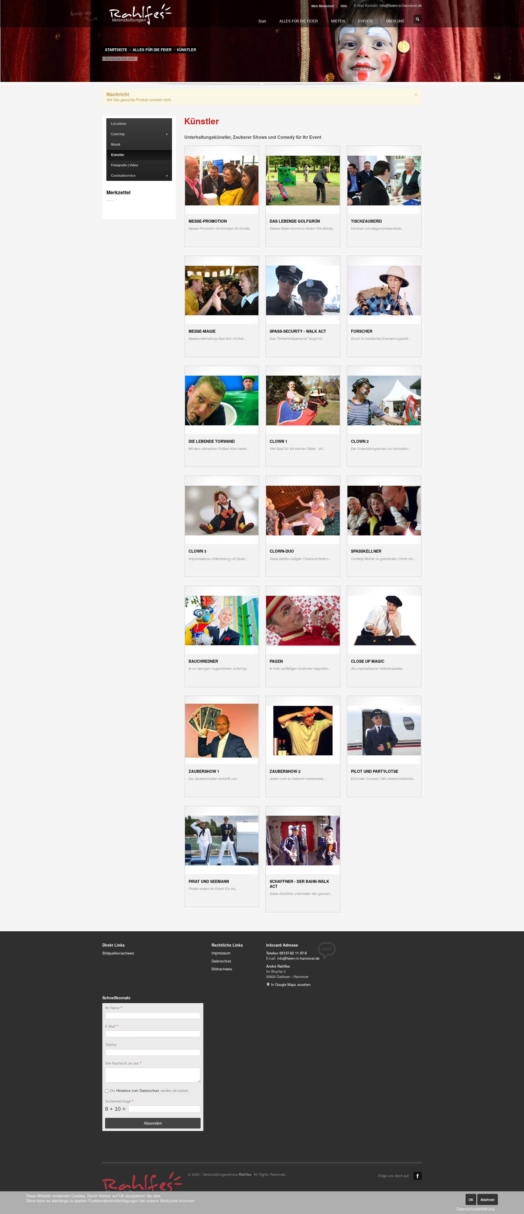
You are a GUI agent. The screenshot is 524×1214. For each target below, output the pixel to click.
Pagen (276, 661)
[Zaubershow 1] (221, 730)
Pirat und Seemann (209, 881)
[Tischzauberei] (384, 179)
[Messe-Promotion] (221, 179)
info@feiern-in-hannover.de (401, 5)
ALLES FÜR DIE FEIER (152, 49)
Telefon (111, 1045)
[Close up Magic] (384, 620)
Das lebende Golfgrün (295, 221)
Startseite (116, 49)
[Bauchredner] (221, 620)
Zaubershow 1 (204, 771)
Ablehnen (487, 1199)
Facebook (417, 1176)
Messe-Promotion (208, 221)
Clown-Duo (282, 551)
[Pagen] (303, 620)
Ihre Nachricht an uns (123, 1063)
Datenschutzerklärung (476, 1209)
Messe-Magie (202, 331)
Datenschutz (221, 960)
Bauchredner (203, 661)
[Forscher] (384, 290)
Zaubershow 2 (285, 771)
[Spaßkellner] (384, 509)
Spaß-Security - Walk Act (298, 331)
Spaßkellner (366, 551)
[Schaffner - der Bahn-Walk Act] (303, 840)
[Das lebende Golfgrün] (303, 179)
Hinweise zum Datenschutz (137, 1091)
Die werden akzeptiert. (149, 1091)
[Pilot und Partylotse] (384, 730)
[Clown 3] (221, 509)
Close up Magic (367, 661)
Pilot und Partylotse (374, 771)
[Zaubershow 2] (303, 730)
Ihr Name (113, 1008)
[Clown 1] (303, 400)
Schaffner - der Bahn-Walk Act (299, 884)
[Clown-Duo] (303, 509)
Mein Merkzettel (322, 6)
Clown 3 (197, 551)
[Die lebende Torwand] (221, 400)
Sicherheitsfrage (119, 1101)
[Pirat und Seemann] (221, 840)
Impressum (221, 953)
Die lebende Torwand (212, 441)
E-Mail (111, 1026)
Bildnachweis (222, 968)
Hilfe (344, 6)
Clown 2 (360, 441)
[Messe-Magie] (221, 290)
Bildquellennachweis (118, 953)
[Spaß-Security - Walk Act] (303, 290)
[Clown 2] (384, 400)
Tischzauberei (366, 221)
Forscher (361, 331)
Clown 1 (278, 441)
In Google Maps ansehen (290, 984)
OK (471, 1199)
